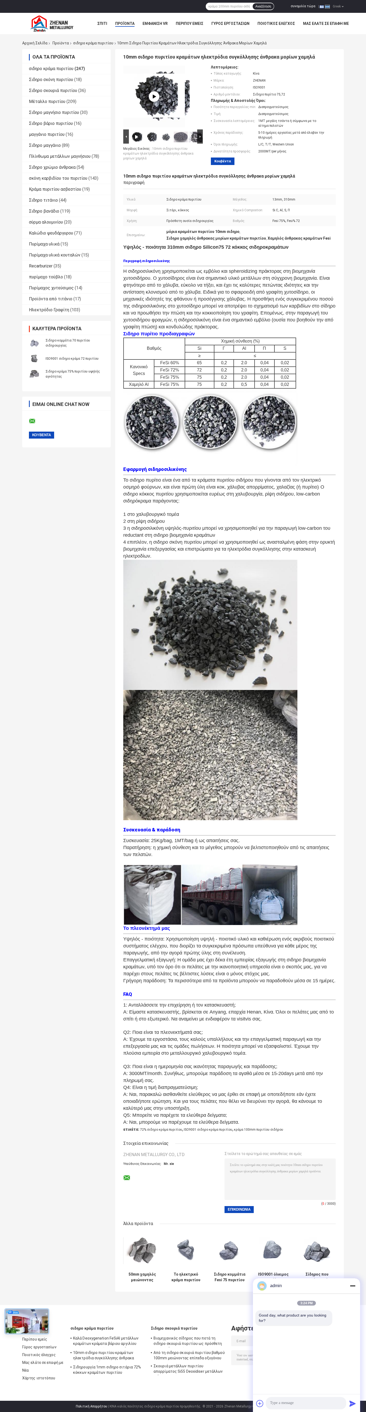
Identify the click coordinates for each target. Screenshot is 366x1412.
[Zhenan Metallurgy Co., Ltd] (51, 24)
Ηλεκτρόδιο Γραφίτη (49, 309)
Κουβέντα (222, 161)
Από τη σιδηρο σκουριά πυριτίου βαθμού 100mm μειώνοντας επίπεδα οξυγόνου (189, 1355)
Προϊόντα (125, 23)
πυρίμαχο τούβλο (46, 276)
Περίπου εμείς (189, 23)
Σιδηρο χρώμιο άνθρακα (52, 167)
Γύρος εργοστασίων (230, 23)
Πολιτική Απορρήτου (91, 1406)
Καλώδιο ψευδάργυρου (51, 233)
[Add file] (260, 1403)
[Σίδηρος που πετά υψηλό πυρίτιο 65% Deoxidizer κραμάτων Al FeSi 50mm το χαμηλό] (317, 1250)
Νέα (25, 1370)
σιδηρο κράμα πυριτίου (93, 43)
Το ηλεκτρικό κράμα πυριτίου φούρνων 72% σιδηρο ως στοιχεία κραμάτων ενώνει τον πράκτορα (186, 1277)
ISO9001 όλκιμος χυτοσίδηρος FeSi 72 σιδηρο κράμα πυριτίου (273, 1277)
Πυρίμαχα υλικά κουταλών (54, 255)
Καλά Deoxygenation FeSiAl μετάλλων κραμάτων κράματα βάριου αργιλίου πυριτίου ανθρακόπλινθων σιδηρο (106, 1341)
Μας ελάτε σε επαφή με (326, 23)
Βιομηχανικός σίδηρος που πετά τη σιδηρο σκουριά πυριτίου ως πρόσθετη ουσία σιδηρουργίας (188, 1341)
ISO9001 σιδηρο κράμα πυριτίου (208, 1129)
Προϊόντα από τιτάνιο (50, 298)
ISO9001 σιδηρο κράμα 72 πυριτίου (72, 358)
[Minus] (352, 1286)
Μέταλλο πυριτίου (47, 101)
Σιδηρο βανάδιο (44, 211)
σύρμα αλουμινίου (46, 222)
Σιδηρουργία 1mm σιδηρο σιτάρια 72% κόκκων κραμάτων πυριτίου (107, 1370)
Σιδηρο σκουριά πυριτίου (53, 90)
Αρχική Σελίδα (34, 43)
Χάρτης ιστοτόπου (38, 1378)
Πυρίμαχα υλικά (44, 244)
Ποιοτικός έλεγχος (276, 23)
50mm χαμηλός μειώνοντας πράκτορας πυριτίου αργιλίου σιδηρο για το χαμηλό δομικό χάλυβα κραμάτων (142, 1277)
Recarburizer (41, 265)
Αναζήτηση (263, 6)
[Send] (352, 1403)
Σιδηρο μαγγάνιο (45, 145)
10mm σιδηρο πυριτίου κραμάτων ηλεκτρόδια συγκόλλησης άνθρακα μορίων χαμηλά (158, 153)
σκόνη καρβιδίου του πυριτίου (58, 178)
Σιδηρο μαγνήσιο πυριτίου (54, 112)
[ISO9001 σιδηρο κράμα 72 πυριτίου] (34, 358)
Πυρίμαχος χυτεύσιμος (51, 287)
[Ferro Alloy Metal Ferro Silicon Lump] (154, 96)
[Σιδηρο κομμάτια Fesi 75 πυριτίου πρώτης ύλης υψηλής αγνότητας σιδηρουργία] (229, 1250)
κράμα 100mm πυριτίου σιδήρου (258, 1129)
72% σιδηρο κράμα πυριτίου (161, 1129)
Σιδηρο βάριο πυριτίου (51, 123)
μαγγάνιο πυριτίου (47, 134)
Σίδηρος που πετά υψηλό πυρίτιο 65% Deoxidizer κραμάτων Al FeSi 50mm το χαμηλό (317, 1277)
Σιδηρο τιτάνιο (43, 200)
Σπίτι (102, 23)
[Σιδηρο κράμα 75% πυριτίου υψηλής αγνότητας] (34, 373)
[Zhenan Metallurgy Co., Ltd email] (35, 421)
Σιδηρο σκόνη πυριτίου (51, 79)
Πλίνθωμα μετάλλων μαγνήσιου (60, 156)
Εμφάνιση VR (155, 23)
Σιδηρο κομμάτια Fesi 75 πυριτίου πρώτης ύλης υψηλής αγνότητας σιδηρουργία (229, 1277)
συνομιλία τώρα (303, 6)
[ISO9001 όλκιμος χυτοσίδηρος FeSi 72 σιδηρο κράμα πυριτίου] (273, 1250)
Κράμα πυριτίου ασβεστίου (55, 189)
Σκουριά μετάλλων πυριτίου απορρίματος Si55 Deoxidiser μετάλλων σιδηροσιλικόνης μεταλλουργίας (188, 1369)
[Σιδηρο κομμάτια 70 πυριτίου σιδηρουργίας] (34, 342)
